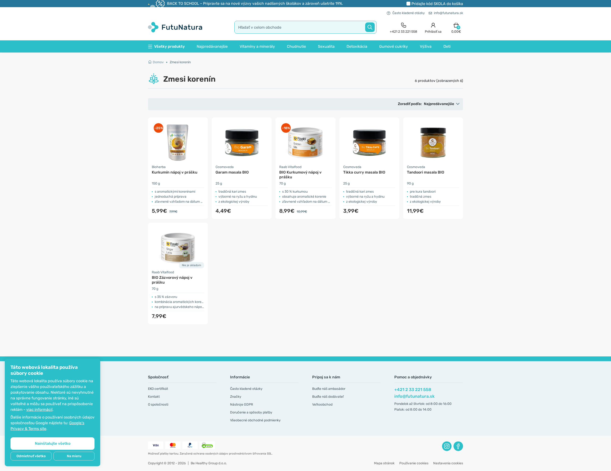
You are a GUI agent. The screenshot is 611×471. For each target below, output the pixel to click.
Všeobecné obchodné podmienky (255, 420)
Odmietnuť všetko (31, 456)
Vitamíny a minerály (257, 46)
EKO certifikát (158, 389)
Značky (235, 397)
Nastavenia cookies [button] (448, 463)
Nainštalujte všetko (52, 443)
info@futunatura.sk (448, 13)
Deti (447, 46)
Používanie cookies (413, 463)
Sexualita (326, 46)
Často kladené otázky (408, 13)
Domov (158, 62)
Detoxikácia (357, 46)
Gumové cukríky (393, 46)
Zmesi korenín (180, 62)
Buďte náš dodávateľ (328, 397)
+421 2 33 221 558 (412, 389)
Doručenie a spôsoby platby (251, 412)
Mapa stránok (384, 463)
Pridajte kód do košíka (437, 3)
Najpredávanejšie (212, 46)
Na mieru (74, 456)
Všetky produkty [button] (169, 46)
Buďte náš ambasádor (328, 389)
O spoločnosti (158, 404)
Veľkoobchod (322, 404)
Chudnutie (296, 46)
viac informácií (39, 409)
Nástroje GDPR (241, 404)
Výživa (426, 46)
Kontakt (154, 397)
